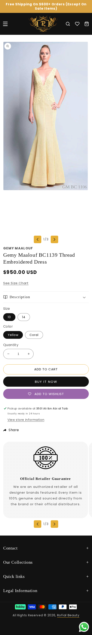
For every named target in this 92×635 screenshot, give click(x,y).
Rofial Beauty (68, 615)
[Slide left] (37, 239)
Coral (34, 335)
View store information (25, 420)
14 (23, 317)
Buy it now (46, 381)
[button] (5, 24)
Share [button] (14, 429)
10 (9, 317)
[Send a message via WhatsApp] (84, 627)
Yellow (13, 335)
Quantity (10, 344)
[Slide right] (54, 239)
